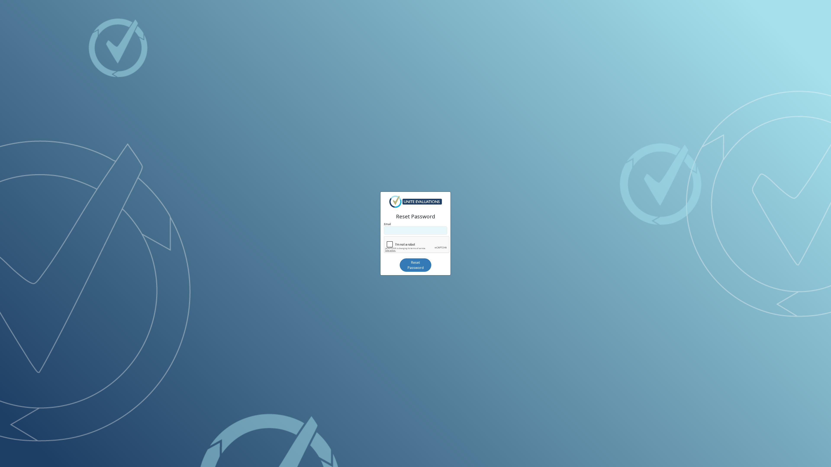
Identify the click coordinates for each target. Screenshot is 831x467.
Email (387, 224)
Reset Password (415, 265)
